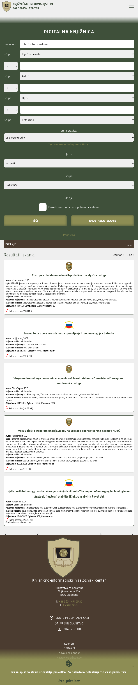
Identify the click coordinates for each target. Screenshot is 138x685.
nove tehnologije (29, 511)
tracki (94, 303)
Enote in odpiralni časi (72, 617)
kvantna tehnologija (44, 513)
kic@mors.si (70, 605)
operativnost (104, 303)
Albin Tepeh (17, 388)
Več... (31, 522)
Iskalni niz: (10, 44)
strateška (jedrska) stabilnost (51, 511)
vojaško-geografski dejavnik (84, 460)
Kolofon (69, 643)
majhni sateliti (73, 511)
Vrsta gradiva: (69, 130)
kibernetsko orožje (123, 511)
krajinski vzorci (64, 460)
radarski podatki (72, 303)
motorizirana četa (29, 460)
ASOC (83, 303)
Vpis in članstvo (71, 623)
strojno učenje (107, 511)
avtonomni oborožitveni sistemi (20, 513)
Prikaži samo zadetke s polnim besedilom (74, 207)
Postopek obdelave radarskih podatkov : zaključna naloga (69, 275)
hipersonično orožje (90, 511)
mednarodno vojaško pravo (51, 397)
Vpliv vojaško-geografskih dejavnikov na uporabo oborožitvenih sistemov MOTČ (69, 431)
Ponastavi (69, 235)
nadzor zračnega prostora (33, 303)
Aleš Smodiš (17, 436)
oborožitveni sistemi (55, 303)
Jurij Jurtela (17, 338)
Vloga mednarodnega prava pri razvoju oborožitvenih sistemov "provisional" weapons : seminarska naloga (69, 380)
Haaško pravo (72, 397)
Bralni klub (72, 629)
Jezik (69, 154)
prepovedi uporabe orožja (107, 397)
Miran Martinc (18, 280)
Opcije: (69, 198)
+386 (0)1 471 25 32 (70, 601)
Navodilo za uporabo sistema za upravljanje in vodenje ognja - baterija (69, 333)
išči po (8, 54)
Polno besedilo (15, 311)
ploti (89, 303)
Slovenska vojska (29, 397)
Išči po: (69, 176)
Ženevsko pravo (86, 397)
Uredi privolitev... (70, 680)
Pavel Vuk (16, 501)
